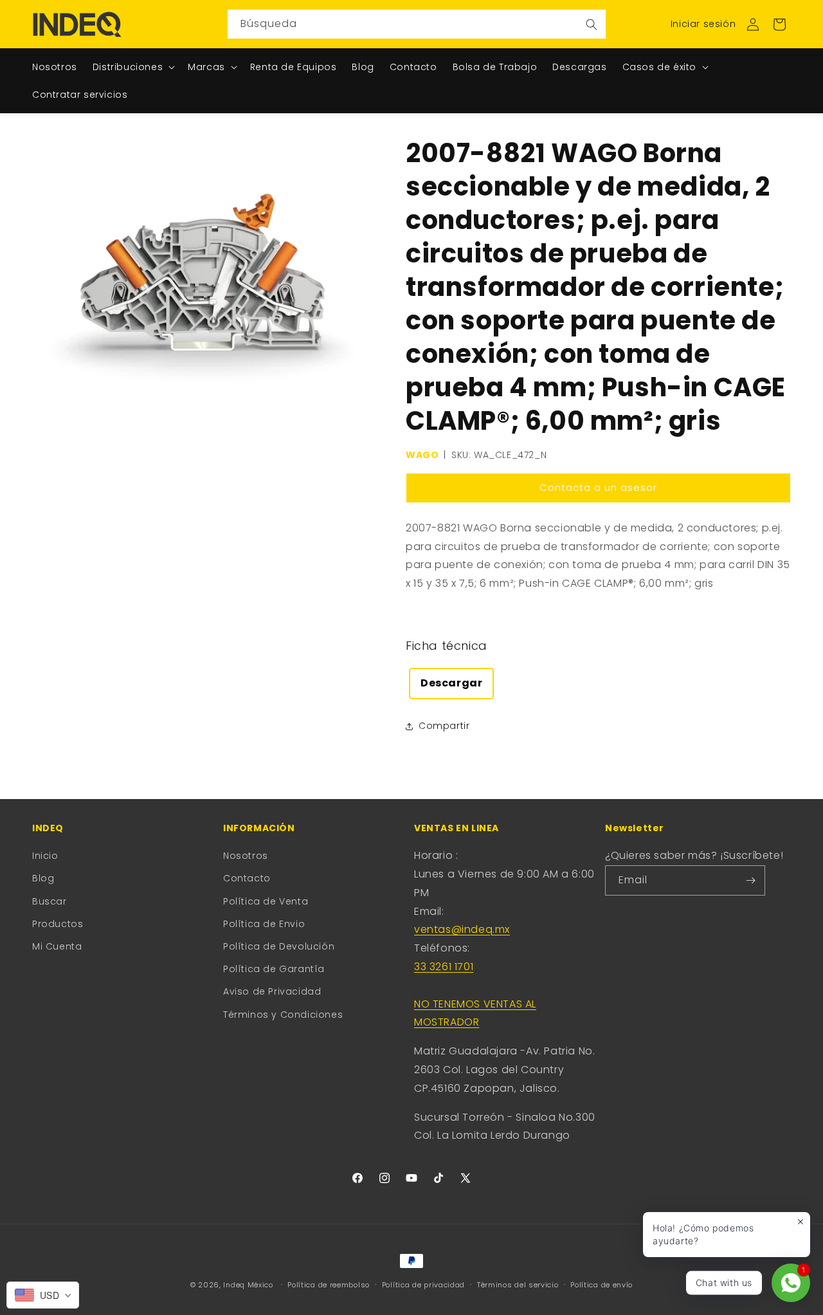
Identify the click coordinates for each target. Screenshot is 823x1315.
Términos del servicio (518, 1285)
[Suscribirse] (750, 880)
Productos (57, 923)
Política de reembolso (328, 1285)
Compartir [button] (444, 725)
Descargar (451, 683)
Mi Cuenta (57, 946)
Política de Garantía (274, 968)
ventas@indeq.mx (462, 929)
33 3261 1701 (443, 966)
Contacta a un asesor (598, 487)
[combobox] (417, 24)
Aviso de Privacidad (272, 991)
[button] (779, 24)
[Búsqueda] (591, 24)
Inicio (45, 855)
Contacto (247, 878)
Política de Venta (265, 901)
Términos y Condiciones (283, 1014)
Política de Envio (264, 923)
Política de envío (601, 1285)
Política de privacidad (423, 1285)
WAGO (422, 454)
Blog (43, 878)
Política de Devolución (278, 946)
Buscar (49, 901)
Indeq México (249, 1285)
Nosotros (245, 855)
